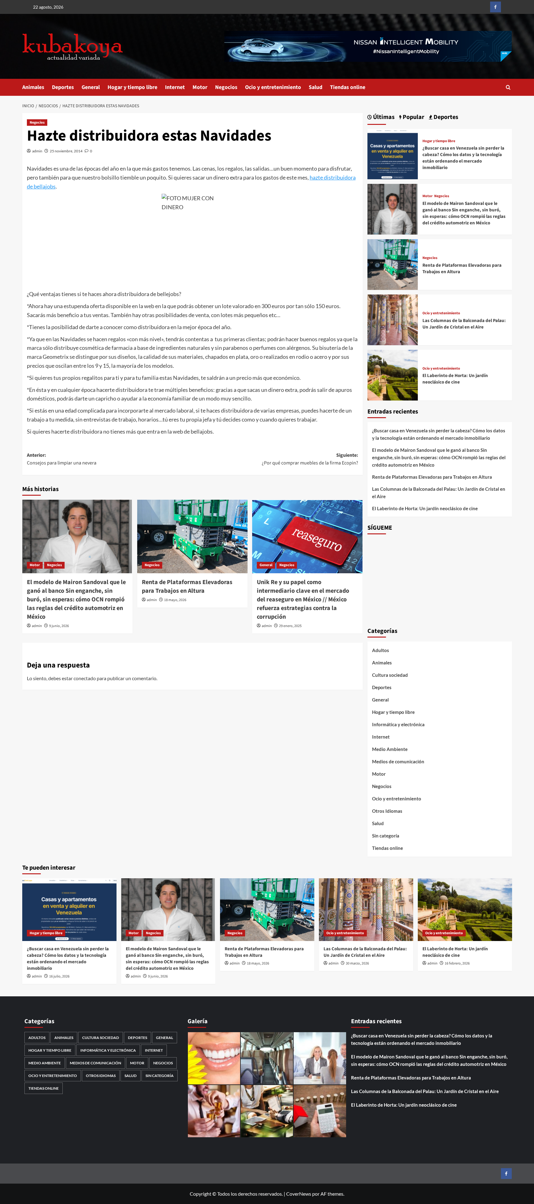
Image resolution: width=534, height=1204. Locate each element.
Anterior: (61, 459)
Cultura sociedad (390, 675)
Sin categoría (385, 835)
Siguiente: (310, 459)
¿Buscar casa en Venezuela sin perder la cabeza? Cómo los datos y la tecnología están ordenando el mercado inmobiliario (463, 158)
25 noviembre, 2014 (66, 151)
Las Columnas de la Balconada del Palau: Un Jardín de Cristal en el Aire (464, 323)
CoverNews (298, 1194)
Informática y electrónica (398, 724)
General (91, 87)
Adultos (380, 650)
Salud (315, 87)
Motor (200, 87)
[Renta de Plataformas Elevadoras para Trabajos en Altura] (192, 536)
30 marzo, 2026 (357, 963)
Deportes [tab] (445, 117)
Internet (175, 87)
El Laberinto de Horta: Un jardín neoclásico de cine (455, 378)
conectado (85, 678)
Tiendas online (347, 87)
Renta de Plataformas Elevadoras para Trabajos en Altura (187, 586)
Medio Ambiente (390, 749)
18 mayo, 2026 (175, 600)
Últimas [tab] (383, 117)
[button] (508, 87)
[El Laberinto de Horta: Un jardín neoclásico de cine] (392, 374)
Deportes (63, 87)
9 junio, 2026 (59, 626)
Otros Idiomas (387, 811)
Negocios (226, 87)
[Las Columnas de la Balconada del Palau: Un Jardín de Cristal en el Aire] (392, 319)
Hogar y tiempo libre (132, 87)
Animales (33, 87)
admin (37, 151)
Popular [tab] (412, 117)
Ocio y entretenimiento (273, 87)
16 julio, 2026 (59, 976)
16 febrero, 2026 (457, 963)
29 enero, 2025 (290, 626)
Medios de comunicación (398, 761)
